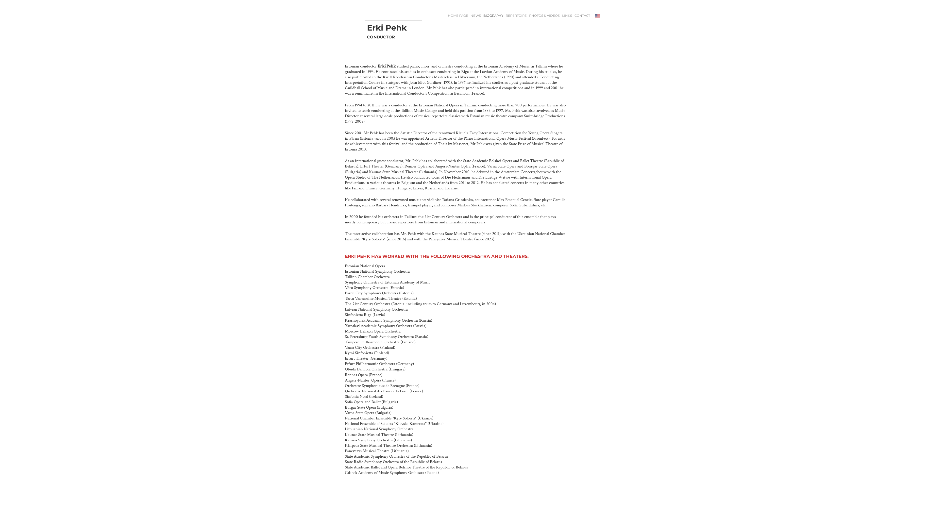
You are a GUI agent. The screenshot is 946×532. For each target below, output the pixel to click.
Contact (582, 15)
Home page (458, 15)
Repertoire (516, 15)
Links (567, 15)
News (476, 15)
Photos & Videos (544, 15)
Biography (493, 15)
